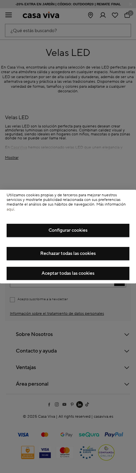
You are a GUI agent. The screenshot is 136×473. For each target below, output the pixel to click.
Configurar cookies (68, 230)
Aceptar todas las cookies (68, 273)
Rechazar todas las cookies (68, 254)
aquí (10, 209)
